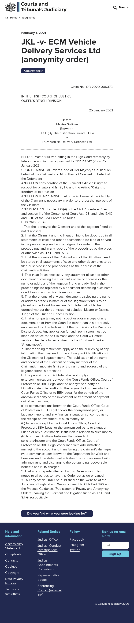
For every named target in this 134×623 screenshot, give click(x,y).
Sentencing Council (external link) (50, 590)
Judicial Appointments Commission (48, 565)
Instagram (77, 545)
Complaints (13, 554)
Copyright (12, 573)
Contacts (11, 561)
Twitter (75, 550)
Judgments (28, 17)
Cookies (11, 567)
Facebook (77, 540)
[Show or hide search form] (115, 8)
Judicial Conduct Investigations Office (49, 550)
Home (13, 17)
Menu (122, 7)
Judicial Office (48, 540)
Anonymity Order (33, 70)
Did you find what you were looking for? (57, 514)
